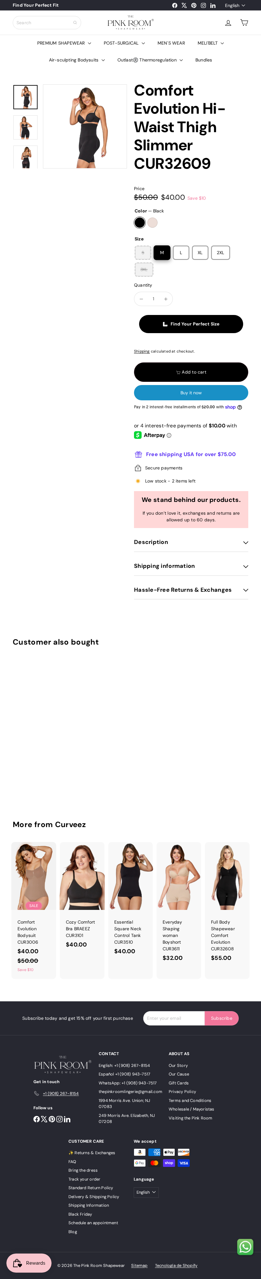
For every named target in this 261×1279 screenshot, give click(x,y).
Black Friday (80, 1214)
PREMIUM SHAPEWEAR (61, 43)
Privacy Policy (182, 1091)
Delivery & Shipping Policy (93, 1196)
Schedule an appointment (93, 1222)
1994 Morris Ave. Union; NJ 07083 (124, 1104)
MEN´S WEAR (171, 43)
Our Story (178, 1065)
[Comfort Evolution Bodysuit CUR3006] (33, 910)
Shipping (142, 351)
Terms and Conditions (190, 1100)
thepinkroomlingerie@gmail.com (130, 1091)
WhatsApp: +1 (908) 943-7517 (128, 1083)
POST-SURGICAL (122, 43)
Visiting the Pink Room (191, 1118)
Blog (72, 1231)
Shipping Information (88, 1205)
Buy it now (191, 393)
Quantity (143, 285)
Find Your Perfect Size (195, 324)
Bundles (203, 60)
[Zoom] (85, 126)
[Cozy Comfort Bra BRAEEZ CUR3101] (82, 898)
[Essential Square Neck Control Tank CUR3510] (130, 901)
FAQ (72, 1161)
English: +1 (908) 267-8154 (124, 1065)
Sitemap (139, 1265)
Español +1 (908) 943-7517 (124, 1074)
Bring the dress (83, 1170)
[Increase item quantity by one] (166, 299)
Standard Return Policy (90, 1187)
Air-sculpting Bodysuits (74, 60)
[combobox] (47, 22)
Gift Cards (179, 1083)
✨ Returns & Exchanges (91, 1152)
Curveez (70, 824)
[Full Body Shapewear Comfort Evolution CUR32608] (227, 905)
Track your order (84, 1179)
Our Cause (179, 1074)
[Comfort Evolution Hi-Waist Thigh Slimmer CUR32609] (29, 729)
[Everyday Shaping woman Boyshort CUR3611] (178, 905)
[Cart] (244, 22)
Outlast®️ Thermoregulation (147, 60)
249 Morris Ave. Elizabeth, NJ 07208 (127, 1119)
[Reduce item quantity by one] (141, 299)
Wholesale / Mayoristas (192, 1109)
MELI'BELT (208, 43)
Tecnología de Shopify (176, 1265)
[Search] (75, 22)
